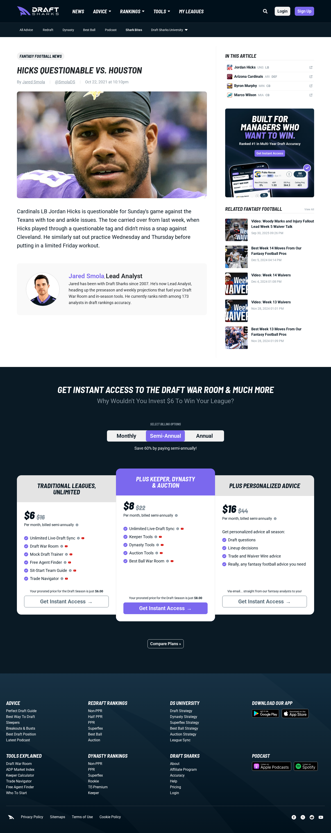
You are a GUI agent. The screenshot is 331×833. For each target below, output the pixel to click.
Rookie (93, 781)
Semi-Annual (165, 436)
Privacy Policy (32, 817)
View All (309, 209)
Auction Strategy (183, 734)
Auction (94, 740)
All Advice (26, 30)
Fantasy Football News (41, 56)
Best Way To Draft (20, 717)
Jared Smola (33, 82)
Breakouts (14, 728)
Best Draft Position (21, 734)
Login (282, 11)
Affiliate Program (183, 769)
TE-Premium (98, 787)
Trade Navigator (19, 781)
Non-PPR (95, 711)
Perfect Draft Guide (21, 711)
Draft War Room (19, 764)
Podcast (111, 30)
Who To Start (16, 793)
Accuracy (177, 775)
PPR (91, 722)
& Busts (29, 728)
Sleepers (13, 722)
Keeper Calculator (20, 775)
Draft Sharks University (167, 30)
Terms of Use (82, 817)
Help (173, 781)
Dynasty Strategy (183, 717)
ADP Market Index (20, 769)
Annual (204, 436)
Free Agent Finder (20, 787)
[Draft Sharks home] (38, 11)
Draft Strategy (181, 711)
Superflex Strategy (184, 722)
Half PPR (95, 717)
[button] (83, 538)
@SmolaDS (65, 82)
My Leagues (191, 11)
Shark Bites (134, 30)
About (174, 764)
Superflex (95, 728)
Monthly (126, 436)
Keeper (93, 793)
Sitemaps (57, 817)
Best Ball (89, 30)
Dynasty (68, 30)
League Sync (180, 740)
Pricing (175, 787)
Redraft (48, 30)
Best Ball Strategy (184, 728)
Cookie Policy (110, 817)
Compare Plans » (165, 643)
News (78, 11)
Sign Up (304, 11)
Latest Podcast (18, 740)
